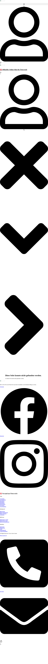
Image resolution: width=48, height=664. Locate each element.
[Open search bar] (24, 6)
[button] (24, 4)
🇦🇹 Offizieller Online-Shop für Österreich (13, 69)
